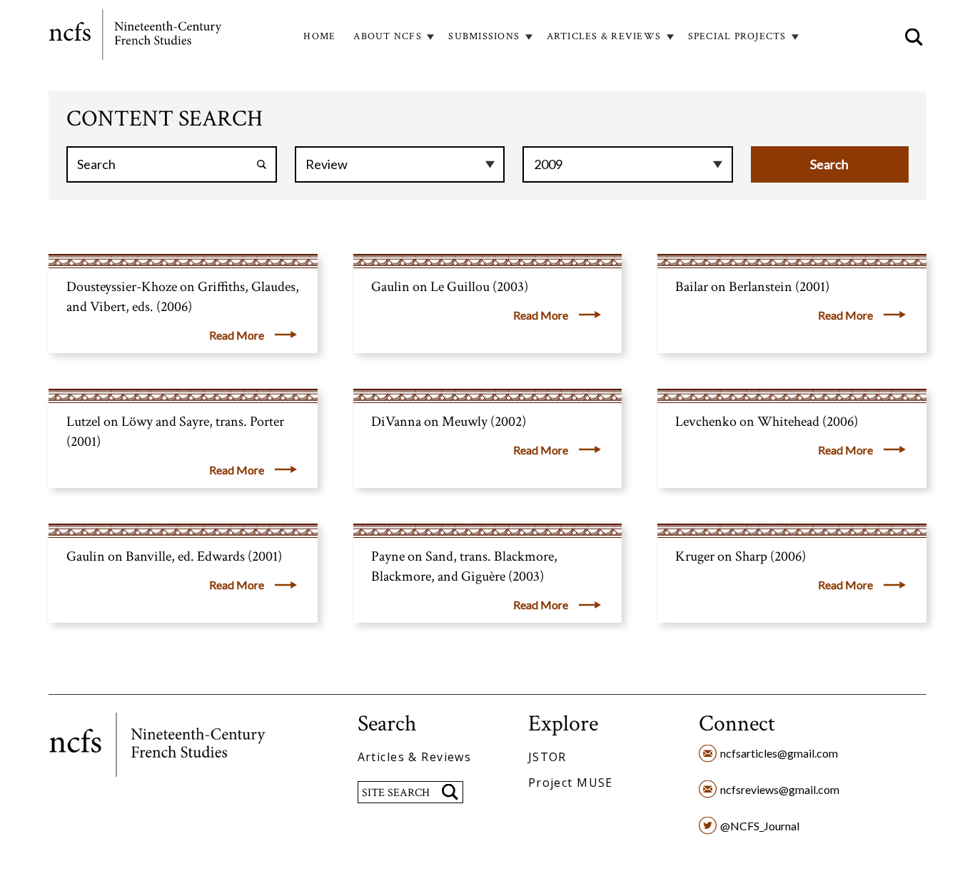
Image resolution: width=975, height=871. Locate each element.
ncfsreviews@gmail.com (779, 789)
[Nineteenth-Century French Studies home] (136, 37)
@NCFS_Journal (759, 825)
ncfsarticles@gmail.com (779, 753)
